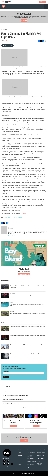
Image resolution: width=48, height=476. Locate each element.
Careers (19, 464)
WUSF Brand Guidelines (39, 464)
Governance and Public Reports (31, 456)
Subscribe (24, 20)
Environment (12, 284)
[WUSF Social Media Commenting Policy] (36, 416)
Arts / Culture (12, 293)
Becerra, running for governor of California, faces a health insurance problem (26, 344)
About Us (20, 449)
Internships (30, 449)
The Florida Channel (31, 452)
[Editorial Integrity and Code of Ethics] (13, 416)
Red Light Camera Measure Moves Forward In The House (15, 395)
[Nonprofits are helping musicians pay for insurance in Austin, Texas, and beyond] (5, 337)
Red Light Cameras (18, 217)
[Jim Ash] (4, 230)
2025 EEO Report (31, 464)
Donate (43, 2)
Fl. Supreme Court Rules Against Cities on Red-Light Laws (15, 408)
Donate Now (24, 440)
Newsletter (20, 455)
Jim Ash (7, 40)
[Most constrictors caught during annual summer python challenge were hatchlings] (5, 313)
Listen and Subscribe (24, 274)
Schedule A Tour (40, 467)
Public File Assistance (32, 461)
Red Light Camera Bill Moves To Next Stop (12, 391)
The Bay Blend (24, 269)
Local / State (4, 29)
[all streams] (46, 6)
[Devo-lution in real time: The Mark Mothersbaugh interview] (5, 295)
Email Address (6, 371)
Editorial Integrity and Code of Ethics (13, 422)
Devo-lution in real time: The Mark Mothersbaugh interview (22, 295)
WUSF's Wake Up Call (24, 14)
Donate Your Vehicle (41, 449)
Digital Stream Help (31, 467)
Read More (13, 426)
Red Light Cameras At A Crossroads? (10, 403)
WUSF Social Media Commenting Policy (36, 422)
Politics (11, 302)
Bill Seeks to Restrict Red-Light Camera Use (12, 399)
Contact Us (20, 452)
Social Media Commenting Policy (22, 462)
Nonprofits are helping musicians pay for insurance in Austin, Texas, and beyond (27, 335)
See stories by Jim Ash (14, 236)
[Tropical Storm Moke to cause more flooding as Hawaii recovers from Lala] (5, 356)
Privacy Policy (39, 461)
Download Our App (40, 455)
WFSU (23, 213)
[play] (3, 6)
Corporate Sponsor (41, 452)
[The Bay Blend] (24, 253)
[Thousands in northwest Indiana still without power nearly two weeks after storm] (5, 328)
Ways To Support (40, 458)
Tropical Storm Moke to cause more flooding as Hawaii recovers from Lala (26, 353)
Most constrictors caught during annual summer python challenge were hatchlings (27, 313)
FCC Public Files (31, 458)
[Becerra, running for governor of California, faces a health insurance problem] (5, 346)
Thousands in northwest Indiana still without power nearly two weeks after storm (27, 326)
